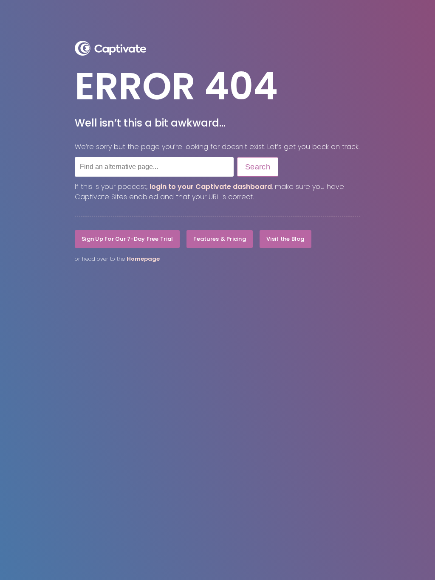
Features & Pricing (219, 239)
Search (257, 167)
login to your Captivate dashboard (211, 186)
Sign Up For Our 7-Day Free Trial (127, 239)
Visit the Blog (285, 239)
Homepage (143, 259)
